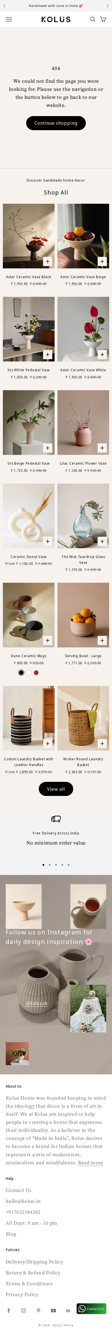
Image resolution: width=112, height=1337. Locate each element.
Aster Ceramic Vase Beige (83, 276)
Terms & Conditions (29, 1283)
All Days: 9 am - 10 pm (31, 1222)
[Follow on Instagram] (23, 1310)
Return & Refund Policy (33, 1272)
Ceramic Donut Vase (29, 556)
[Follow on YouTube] (53, 1310)
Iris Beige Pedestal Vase (28, 463)
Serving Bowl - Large (83, 655)
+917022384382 (23, 1212)
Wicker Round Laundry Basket (83, 762)
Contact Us (18, 1190)
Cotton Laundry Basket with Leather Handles (28, 762)
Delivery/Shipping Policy (34, 1261)
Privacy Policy (22, 1294)
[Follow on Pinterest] (38, 1310)
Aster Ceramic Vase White (83, 370)
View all (56, 789)
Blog (11, 1233)
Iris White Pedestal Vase (28, 370)
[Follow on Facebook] (8, 1310)
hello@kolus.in (23, 1201)
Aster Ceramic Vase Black (28, 276)
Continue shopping (56, 123)
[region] (56, 834)
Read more (90, 1162)
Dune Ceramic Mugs (28, 655)
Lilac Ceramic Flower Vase (83, 463)
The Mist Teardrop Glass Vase (83, 559)
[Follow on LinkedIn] (68, 1310)
